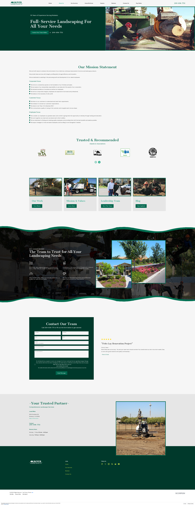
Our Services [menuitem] (74, 3)
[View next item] (99, 162)
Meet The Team (107, 206)
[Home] (16, 3)
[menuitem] (12, 494)
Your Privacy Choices (27, 492)
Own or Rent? (38, 359)
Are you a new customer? (39, 346)
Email (63, 337)
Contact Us (68, 474)
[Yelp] (112, 464)
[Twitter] (105, 464)
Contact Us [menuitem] (126, 3)
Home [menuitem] (50, 3)
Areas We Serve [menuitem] (89, 3)
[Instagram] (109, 464)
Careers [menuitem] (102, 3)
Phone (36, 337)
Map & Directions (33, 418)
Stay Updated (141, 206)
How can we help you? (39, 351)
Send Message (61, 373)
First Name (37, 332)
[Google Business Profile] (115, 464)
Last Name (64, 332)
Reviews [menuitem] (114, 3)
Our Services (68, 467)
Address (36, 341)
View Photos (37, 206)
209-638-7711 (179, 3)
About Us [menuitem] (61, 3)
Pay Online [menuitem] (139, 3)
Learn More (71, 206)
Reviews (67, 471)
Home (66, 464)
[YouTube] (119, 464)
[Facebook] (102, 464)
